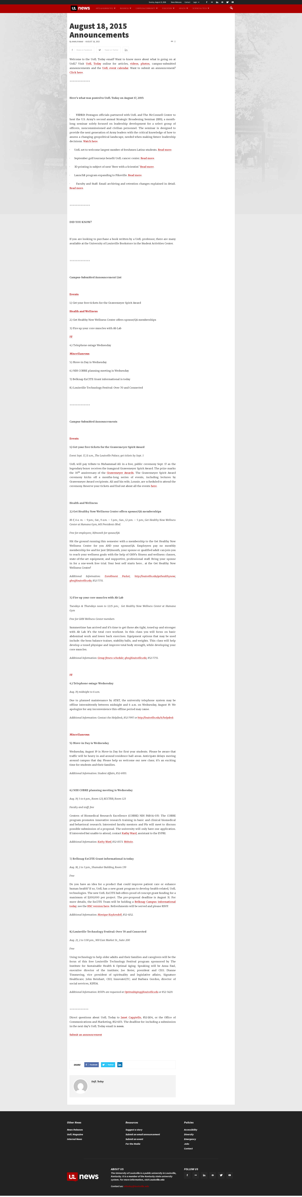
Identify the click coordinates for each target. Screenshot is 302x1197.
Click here (76, 72)
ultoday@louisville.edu (136, 1186)
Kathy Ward (129, 833)
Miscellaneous (79, 353)
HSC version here (98, 906)
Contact (187, 2)
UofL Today (77, 42)
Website (128, 841)
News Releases (176, 2)
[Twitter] (227, 2)
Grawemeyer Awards (120, 472)
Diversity (189, 1134)
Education (167, 8)
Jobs (186, 1143)
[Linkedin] (217, 2)
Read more (164, 149)
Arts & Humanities (104, 8)
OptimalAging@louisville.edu (141, 992)
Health (182, 8)
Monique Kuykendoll (110, 914)
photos (145, 63)
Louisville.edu (157, 1179)
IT (71, 336)
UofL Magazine (75, 1134)
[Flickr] (212, 2)
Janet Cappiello (131, 1017)
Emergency (190, 1139)
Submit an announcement (86, 1034)
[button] (231, 8)
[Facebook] (206, 2)
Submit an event (134, 1139)
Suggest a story (134, 1129)
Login (195, 2)
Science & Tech (200, 8)
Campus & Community (145, 8)
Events (74, 294)
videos (134, 63)
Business (124, 8)
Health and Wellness (84, 311)
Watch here (90, 141)
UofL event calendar (115, 68)
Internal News (74, 1139)
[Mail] (222, 2)
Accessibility (190, 1129)
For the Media (133, 1143)
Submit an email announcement (143, 1134)
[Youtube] (232, 2)
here (154, 486)
